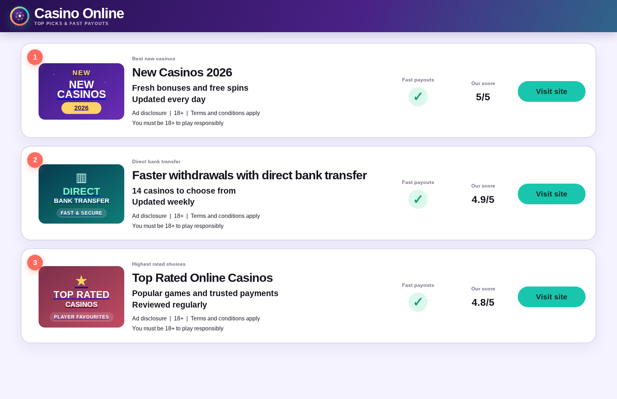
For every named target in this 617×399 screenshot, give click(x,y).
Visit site (551, 91)
